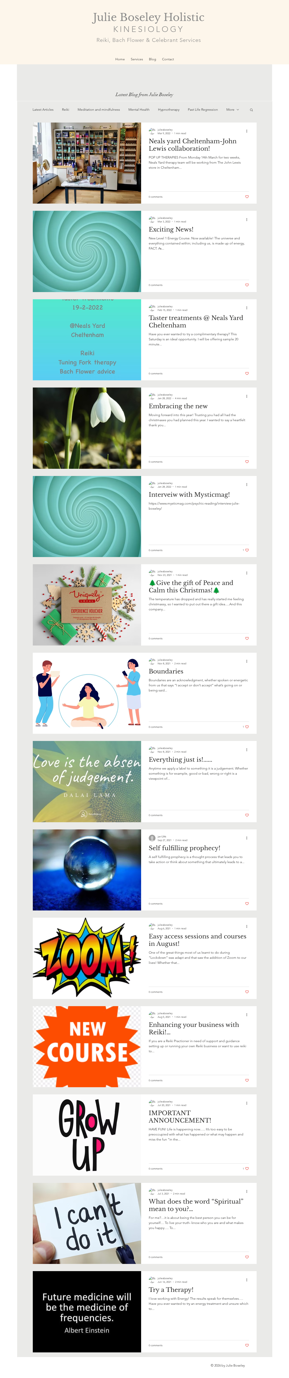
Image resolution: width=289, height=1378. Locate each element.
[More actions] (248, 131)
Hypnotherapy (168, 110)
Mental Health (139, 110)
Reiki (65, 110)
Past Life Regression (203, 110)
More (230, 110)
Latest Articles (43, 110)
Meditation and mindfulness (99, 110)
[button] (251, 110)
